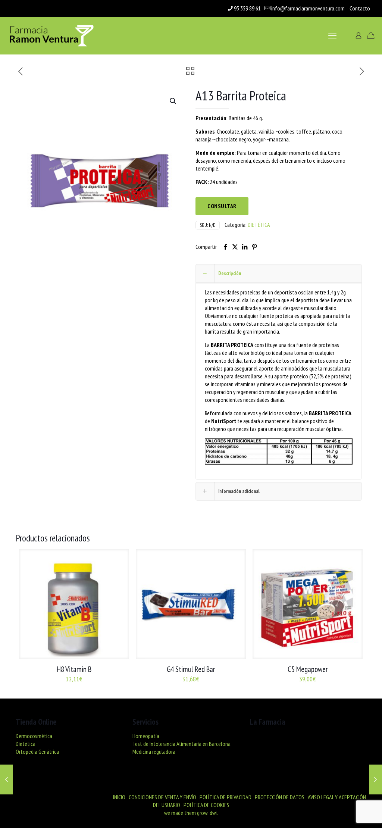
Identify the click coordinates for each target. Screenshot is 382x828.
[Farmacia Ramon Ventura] (51, 35)
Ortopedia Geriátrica (37, 751)
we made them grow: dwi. (191, 812)
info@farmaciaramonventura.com (308, 8)
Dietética (25, 743)
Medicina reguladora (153, 751)
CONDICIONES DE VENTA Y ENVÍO (162, 797)
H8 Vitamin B (74, 669)
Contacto (360, 8)
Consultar (222, 206)
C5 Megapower (308, 669)
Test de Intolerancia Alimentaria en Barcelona (181, 743)
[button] (173, 101)
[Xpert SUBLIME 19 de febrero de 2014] (6, 779)
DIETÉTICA (259, 224)
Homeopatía (145, 736)
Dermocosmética (34, 736)
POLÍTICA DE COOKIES (206, 805)
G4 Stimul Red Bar (191, 669)
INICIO (119, 797)
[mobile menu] (332, 35)
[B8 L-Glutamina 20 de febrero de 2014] (375, 779)
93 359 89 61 (247, 8)
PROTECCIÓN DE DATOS (279, 797)
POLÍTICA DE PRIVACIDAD (225, 797)
